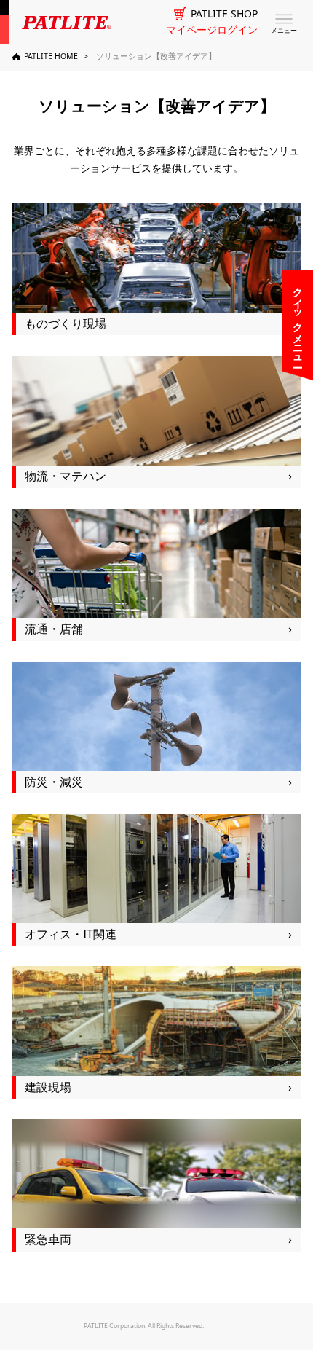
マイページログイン (212, 29)
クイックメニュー (298, 321)
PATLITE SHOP (224, 13)
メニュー (284, 30)
